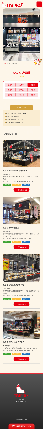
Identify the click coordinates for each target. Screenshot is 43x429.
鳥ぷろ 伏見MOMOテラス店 (14, 123)
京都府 (33, 85)
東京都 (10, 95)
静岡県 (21, 90)
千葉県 (33, 95)
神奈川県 (21, 95)
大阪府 (21, 85)
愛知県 (10, 90)
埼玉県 (33, 90)
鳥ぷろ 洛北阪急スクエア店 (14, 119)
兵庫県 (10, 85)
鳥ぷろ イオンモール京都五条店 (16, 113)
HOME (5, 63)
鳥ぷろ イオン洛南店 (12, 116)
